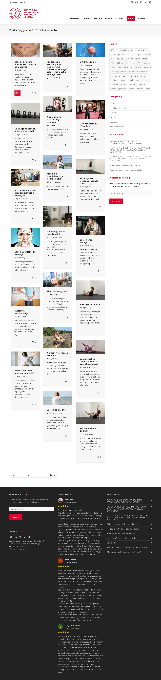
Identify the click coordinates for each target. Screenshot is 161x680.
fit (126, 63)
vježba (113, 89)
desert (131, 55)
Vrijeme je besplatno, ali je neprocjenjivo (55, 176)
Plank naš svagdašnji (57, 291)
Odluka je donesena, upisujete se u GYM (25, 130)
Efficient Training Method (137, 59)
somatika (114, 84)
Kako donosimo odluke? (88, 429)
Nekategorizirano (116, 127)
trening (132, 84)
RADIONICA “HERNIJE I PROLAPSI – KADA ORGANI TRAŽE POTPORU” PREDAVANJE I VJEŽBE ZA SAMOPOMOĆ (129, 150)
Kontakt (142, 19)
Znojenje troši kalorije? (87, 241)
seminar (146, 80)
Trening (86, 19)
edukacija (120, 59)
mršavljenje (142, 72)
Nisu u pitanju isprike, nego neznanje (54, 119)
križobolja (114, 72)
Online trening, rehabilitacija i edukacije (125, 165)
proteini (144, 76)
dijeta (139, 55)
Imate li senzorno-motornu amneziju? (24, 371)
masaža (132, 72)
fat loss (120, 63)
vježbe (131, 89)
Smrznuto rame (88, 62)
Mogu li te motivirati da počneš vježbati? (125, 170)
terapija (123, 84)
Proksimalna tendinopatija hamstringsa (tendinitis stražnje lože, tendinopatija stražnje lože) (56, 68)
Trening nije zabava (90, 304)
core (124, 55)
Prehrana (112, 117)
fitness (132, 63)
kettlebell (148, 67)
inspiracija (128, 67)
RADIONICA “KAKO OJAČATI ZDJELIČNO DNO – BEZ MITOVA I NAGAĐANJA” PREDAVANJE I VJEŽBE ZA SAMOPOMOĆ (130, 159)
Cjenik (22, 2)
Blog (121, 19)
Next (51, 475)
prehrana (134, 76)
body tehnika (122, 50)
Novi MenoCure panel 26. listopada (121, 538)
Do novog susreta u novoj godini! (57, 232)
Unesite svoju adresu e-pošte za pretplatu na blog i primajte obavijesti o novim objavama (130, 185)
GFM (140, 63)
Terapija (98, 19)
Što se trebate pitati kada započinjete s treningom (24, 193)
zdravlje (140, 89)
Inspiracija (113, 122)
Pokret (112, 103)
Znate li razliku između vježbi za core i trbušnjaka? (89, 361)
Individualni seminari (117, 108)
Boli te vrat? (111, 543)
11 (44, 475)
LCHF (123, 72)
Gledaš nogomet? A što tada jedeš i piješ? (124, 552)
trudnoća (141, 84)
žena (148, 89)
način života (115, 76)
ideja (120, 67)
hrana (113, 67)
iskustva (138, 67)
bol (131, 50)
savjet (138, 80)
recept (123, 80)
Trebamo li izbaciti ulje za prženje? (121, 534)
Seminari (112, 113)
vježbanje (122, 89)
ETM (112, 63)
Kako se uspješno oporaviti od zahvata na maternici (25, 64)
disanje (147, 55)
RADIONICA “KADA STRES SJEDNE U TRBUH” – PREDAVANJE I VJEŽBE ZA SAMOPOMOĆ (128, 142)
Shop (130, 19)
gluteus (147, 63)
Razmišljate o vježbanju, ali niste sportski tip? (89, 181)
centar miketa (141, 50)
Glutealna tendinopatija (21, 312)
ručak (131, 80)
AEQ (112, 50)
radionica (114, 80)
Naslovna (74, 19)
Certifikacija (115, 55)
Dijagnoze (110, 19)
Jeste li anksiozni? (56, 410)
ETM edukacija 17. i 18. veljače (89, 125)
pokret (125, 76)
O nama (13, 2)
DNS (112, 59)
